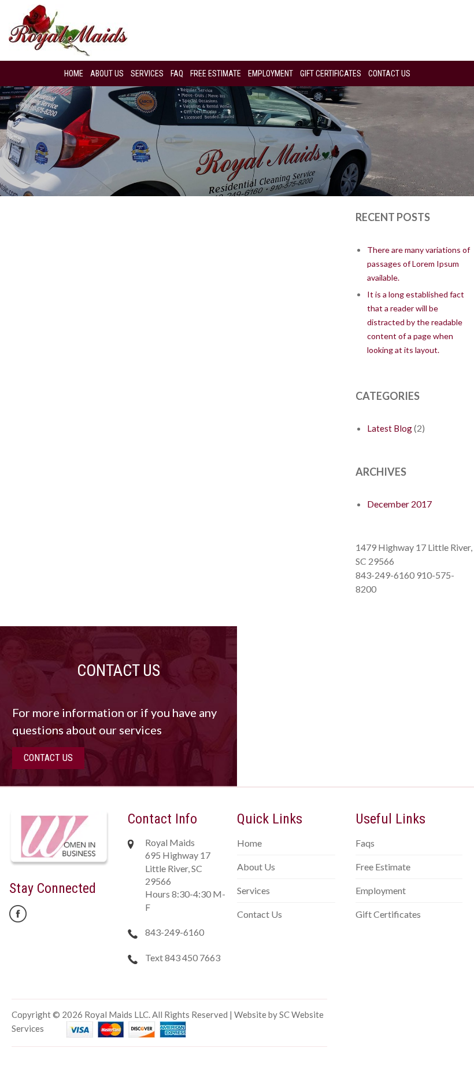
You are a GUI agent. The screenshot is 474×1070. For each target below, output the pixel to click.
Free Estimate (215, 73)
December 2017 (399, 503)
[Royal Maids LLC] (68, 29)
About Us (107, 73)
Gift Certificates (330, 73)
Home (73, 73)
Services (147, 73)
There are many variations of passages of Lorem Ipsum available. (418, 263)
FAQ (177, 73)
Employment (270, 73)
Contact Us (389, 73)
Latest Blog (389, 428)
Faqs (365, 842)
